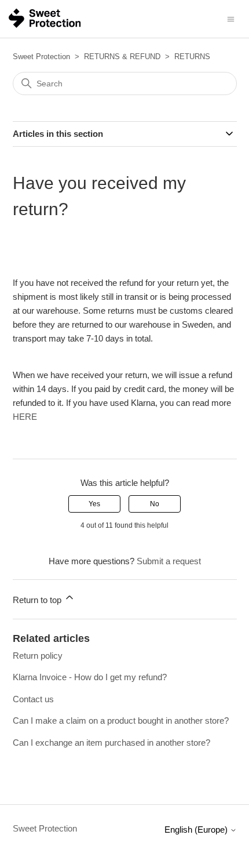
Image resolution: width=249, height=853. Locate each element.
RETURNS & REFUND (122, 56)
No (154, 504)
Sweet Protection (41, 56)
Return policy (38, 655)
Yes (94, 504)
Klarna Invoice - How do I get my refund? (90, 677)
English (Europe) (197, 829)
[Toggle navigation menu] (231, 18)
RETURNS (192, 56)
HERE (25, 417)
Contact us (33, 699)
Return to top (38, 600)
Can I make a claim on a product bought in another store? (121, 720)
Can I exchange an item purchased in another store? (111, 742)
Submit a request (169, 561)
